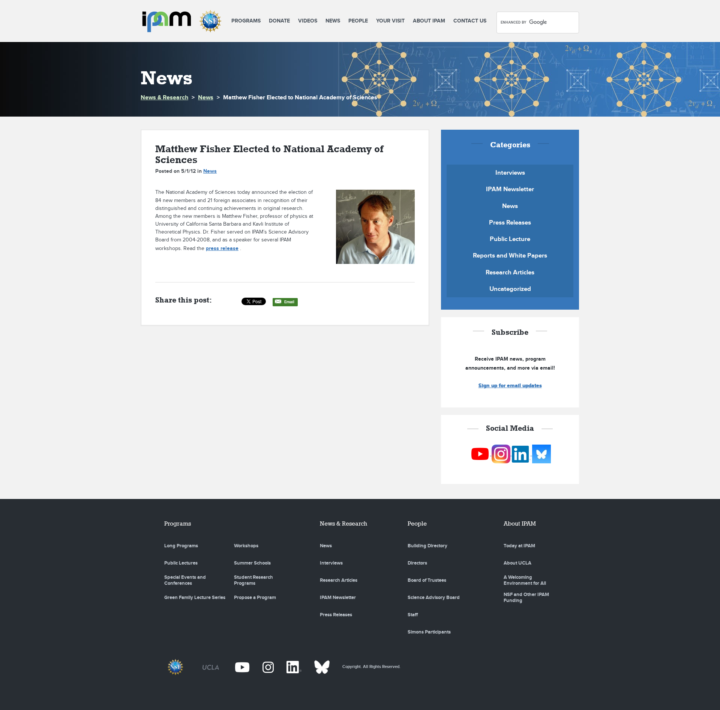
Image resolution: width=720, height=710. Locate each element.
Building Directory (427, 546)
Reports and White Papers (510, 255)
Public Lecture (510, 239)
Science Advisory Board (434, 598)
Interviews (510, 173)
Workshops (246, 546)
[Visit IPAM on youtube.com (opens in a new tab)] (481, 454)
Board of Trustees (427, 580)
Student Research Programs (253, 580)
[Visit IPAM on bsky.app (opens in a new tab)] (541, 454)
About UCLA (517, 563)
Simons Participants (429, 632)
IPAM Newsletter (510, 189)
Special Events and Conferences (185, 580)
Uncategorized (510, 289)
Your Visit (390, 21)
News (333, 21)
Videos (307, 21)
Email (289, 302)
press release (222, 248)
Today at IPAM (519, 546)
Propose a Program (255, 598)
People (358, 21)
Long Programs (181, 546)
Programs (246, 21)
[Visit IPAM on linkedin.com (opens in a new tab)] (522, 454)
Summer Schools (252, 563)
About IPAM (429, 21)
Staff (413, 615)
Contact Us (469, 21)
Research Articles (510, 272)
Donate (279, 21)
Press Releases (510, 222)
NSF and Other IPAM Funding (526, 598)
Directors (417, 563)
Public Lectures (181, 563)
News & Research (164, 97)
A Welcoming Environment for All (525, 580)
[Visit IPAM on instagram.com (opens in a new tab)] (502, 454)
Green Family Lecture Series (194, 598)
